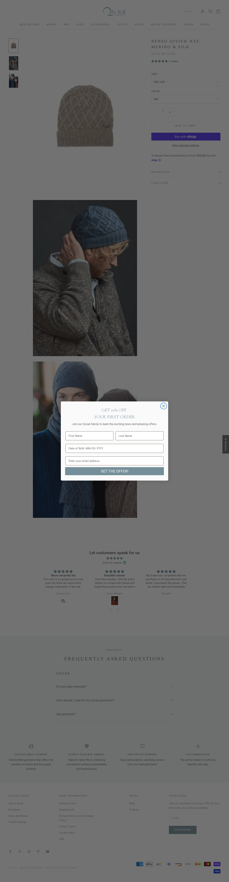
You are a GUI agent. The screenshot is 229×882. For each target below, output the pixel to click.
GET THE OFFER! (114, 471)
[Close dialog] (163, 406)
